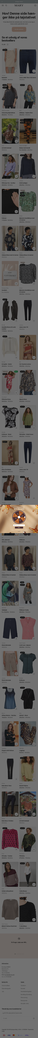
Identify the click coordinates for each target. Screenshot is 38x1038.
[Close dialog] (37, 506)
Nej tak (19, 531)
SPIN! (19, 527)
